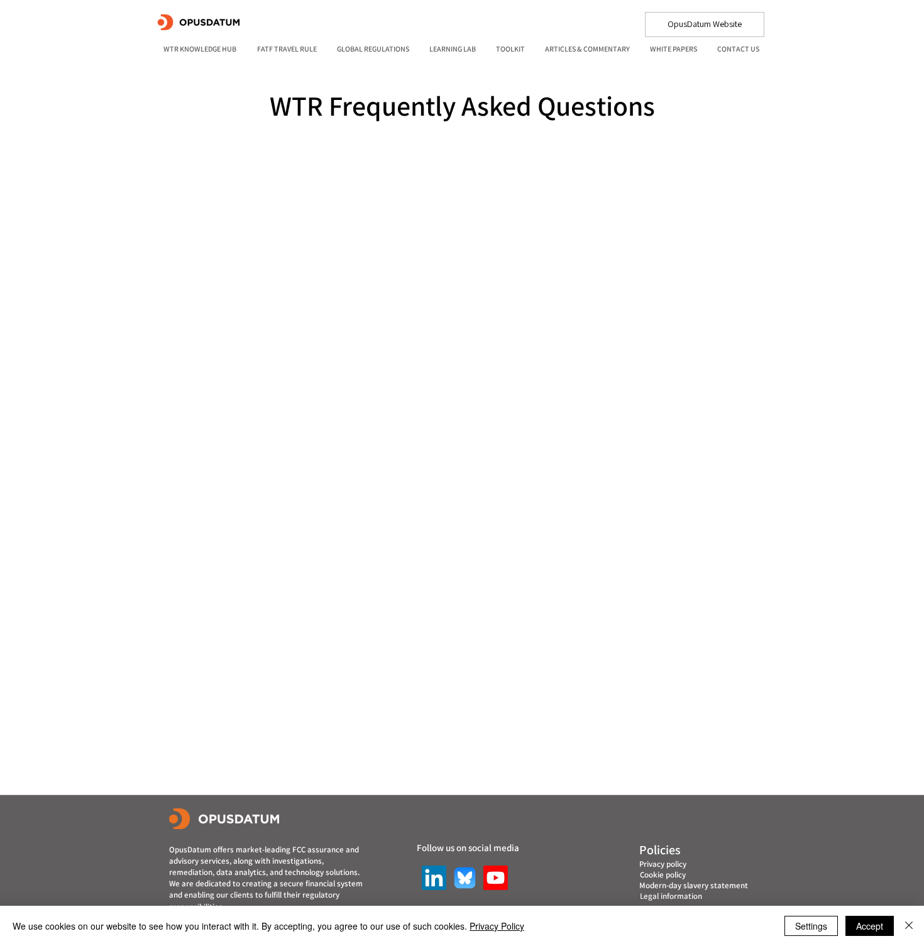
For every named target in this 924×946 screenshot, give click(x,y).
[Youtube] (495, 878)
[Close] (908, 926)
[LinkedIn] (434, 878)
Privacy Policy (497, 926)
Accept (869, 926)
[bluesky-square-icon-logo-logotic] (465, 878)
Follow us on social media (468, 848)
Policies (660, 850)
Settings (811, 926)
